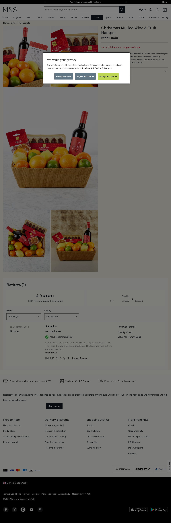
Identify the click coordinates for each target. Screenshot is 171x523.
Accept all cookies (108, 76)
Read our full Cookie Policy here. (97, 68)
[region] (86, 68)
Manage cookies (64, 76)
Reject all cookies (85, 76)
